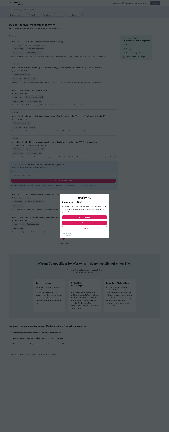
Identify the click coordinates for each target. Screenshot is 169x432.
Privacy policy (67, 234)
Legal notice (67, 236)
